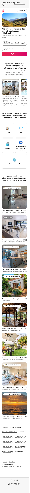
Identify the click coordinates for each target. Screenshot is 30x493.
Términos (18, 485)
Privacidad (11, 485)
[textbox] (8, 49)
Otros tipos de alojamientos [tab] (9, 431)
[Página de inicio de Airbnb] (3, 10)
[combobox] (14, 43)
